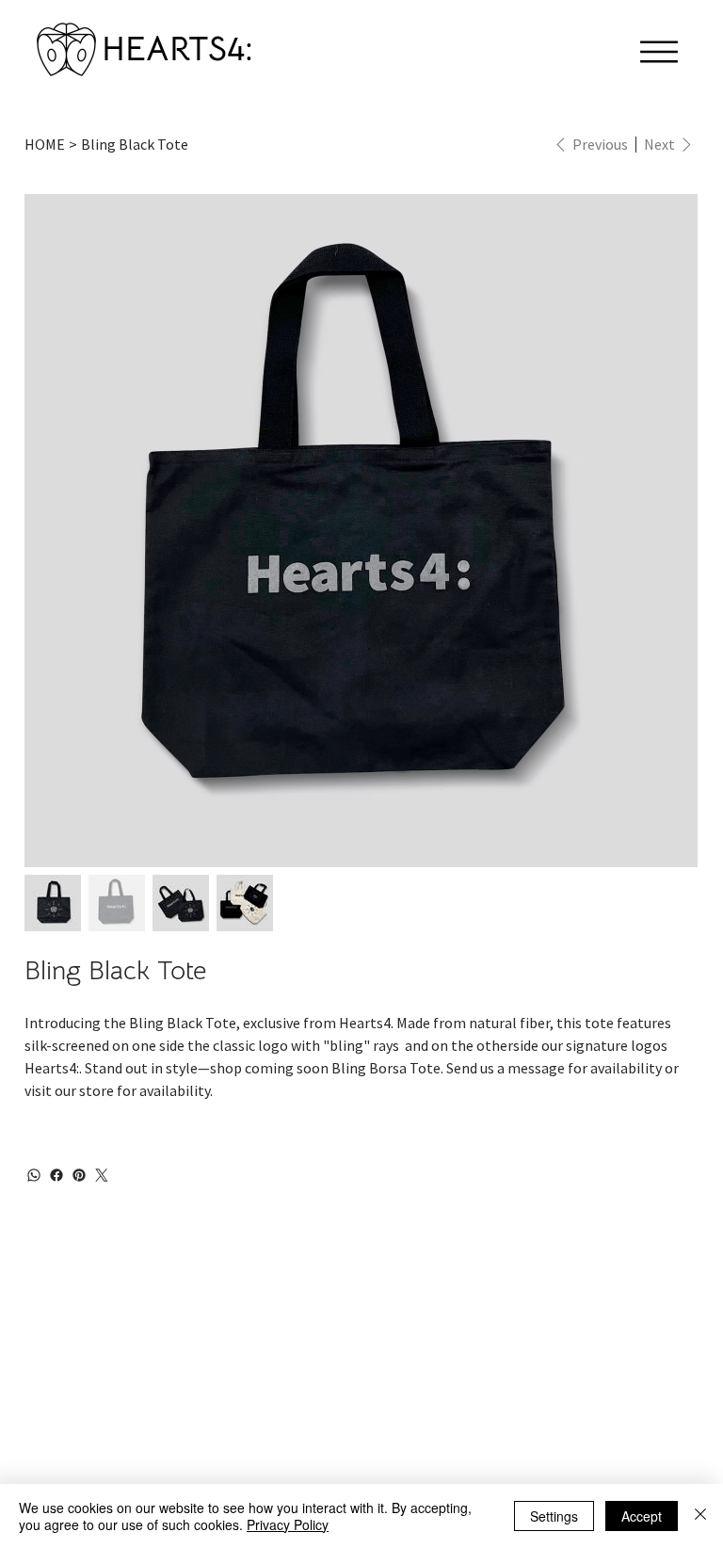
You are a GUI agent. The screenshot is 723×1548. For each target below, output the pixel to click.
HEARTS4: (177, 48)
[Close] (700, 1516)
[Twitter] (101, 1175)
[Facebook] (56, 1175)
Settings (554, 1516)
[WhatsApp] (33, 1175)
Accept (641, 1516)
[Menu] (659, 52)
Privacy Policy (288, 1524)
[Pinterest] (79, 1175)
